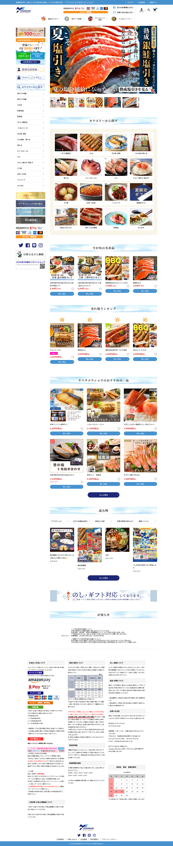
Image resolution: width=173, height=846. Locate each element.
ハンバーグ (21, 180)
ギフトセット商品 (100, 19)
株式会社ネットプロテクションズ (50, 776)
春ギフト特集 (21, 99)
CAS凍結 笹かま (23, 139)
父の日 (19, 105)
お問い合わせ (72, 839)
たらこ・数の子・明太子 (25, 162)
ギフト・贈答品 (22, 122)
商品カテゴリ (53, 19)
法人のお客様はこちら (123, 7)
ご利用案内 (60, 839)
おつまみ (20, 185)
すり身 (19, 168)
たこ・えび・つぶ (22, 151)
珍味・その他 (21, 174)
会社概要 (83, 839)
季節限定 (20, 110)
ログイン (131, 2)
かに (18, 157)
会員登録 (141, 2)
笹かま (19, 145)
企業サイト (153, 2)
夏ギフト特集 (76, 19)
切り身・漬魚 (21, 134)
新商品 (19, 116)
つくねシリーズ (124, 19)
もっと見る (103, 494)
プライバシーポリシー (109, 839)
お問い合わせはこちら (123, 12)
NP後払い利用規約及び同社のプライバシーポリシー (43, 781)
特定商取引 (94, 839)
